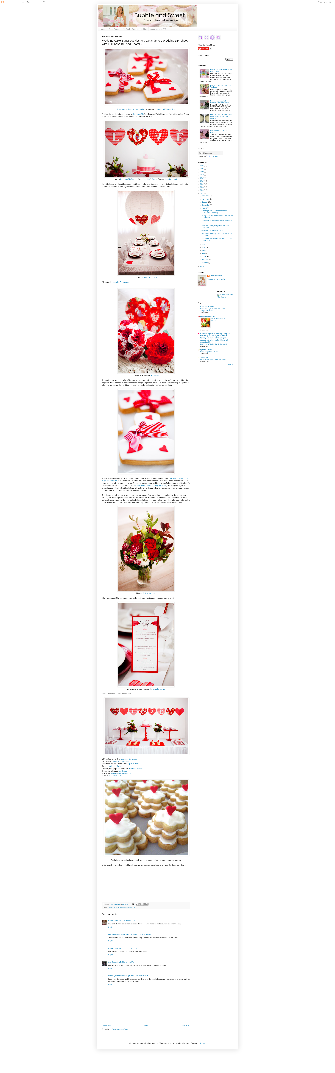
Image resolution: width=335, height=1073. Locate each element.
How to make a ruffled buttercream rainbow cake (219, 102)
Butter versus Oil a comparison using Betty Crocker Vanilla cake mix (221, 116)
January (205, 263)
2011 (202, 193)
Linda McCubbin (216, 276)
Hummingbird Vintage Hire (165, 109)
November (206, 199)
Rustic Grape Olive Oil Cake (209, 352)
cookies (110, 907)
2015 (202, 181)
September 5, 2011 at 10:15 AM (123, 962)
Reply (110, 927)
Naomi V (126, 907)
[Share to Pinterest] (147, 904)
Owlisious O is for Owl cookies (212, 230)
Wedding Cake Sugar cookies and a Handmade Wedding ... (214, 212)
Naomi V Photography (121, 282)
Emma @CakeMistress (117, 976)
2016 (202, 178)
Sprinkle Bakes (206, 350)
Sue (109, 962)
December (206, 196)
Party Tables (114, 29)
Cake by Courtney (207, 307)
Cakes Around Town (142, 485)
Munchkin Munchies (207, 316)
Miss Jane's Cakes (150, 179)
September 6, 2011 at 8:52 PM (137, 976)
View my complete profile (216, 279)
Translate (215, 156)
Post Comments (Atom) (120, 1029)
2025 (202, 166)
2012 (202, 190)
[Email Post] (133, 904)
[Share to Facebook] (144, 904)
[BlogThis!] (139, 904)
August (204, 208)
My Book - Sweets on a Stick (135, 29)
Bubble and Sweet (136, 769)
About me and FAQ (158, 29)
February (205, 260)
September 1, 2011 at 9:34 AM (141, 934)
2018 (202, 175)
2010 (202, 266)
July (203, 244)
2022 (202, 172)
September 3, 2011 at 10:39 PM (126, 948)
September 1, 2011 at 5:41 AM (124, 921)
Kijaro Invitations (158, 689)
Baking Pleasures (159, 485)
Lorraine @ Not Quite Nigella (118, 934)
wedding (132, 907)
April (203, 253)
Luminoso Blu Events (128, 179)
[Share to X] (142, 904)
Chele (110, 921)
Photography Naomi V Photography (130, 109)
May (203, 250)
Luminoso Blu (138, 114)
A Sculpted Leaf (171, 179)
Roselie (111, 948)
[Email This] (137, 904)
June (204, 247)
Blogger (202, 1043)
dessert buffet (118, 907)
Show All (230, 364)
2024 (202, 169)
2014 (202, 184)
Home (102, 29)
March (204, 256)
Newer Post (107, 1025)
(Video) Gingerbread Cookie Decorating (212, 359)
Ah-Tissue (154, 375)
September (206, 205)
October (205, 202)
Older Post (185, 1025)
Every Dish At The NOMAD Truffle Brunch (213, 344)
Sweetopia (204, 357)
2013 (202, 187)
